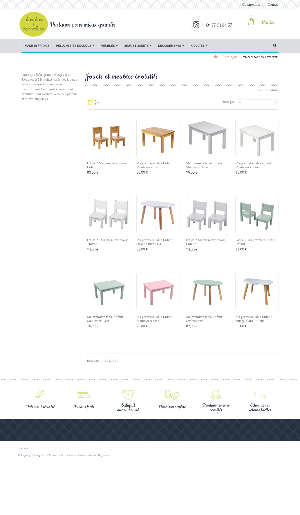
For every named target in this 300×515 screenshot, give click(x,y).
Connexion (251, 5)
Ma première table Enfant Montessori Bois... (154, 165)
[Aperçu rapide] (113, 155)
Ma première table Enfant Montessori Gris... (204, 165)
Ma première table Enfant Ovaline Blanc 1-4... (154, 242)
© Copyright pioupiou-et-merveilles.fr (41, 455)
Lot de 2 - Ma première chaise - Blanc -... (107, 242)
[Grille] (90, 102)
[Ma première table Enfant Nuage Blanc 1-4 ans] (256, 291)
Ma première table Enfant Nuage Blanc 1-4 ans (253, 319)
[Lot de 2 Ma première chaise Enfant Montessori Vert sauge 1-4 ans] (256, 214)
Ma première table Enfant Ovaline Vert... (204, 319)
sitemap (23, 448)
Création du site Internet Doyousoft (88, 455)
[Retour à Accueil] (215, 57)
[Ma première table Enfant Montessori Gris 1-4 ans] (207, 137)
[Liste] (97, 102)
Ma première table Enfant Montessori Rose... (154, 319)
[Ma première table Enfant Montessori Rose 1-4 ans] (157, 291)
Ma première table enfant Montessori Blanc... (253, 165)
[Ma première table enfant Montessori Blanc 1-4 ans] (256, 137)
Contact (273, 5)
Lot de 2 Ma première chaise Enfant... (107, 165)
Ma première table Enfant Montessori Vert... (105, 319)
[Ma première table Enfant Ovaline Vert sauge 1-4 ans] (207, 291)
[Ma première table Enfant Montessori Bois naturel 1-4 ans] (157, 137)
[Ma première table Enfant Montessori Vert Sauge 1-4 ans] (108, 291)
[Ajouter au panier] (103, 155)
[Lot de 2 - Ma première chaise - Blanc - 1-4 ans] (108, 214)
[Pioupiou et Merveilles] (36, 24)
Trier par (228, 102)
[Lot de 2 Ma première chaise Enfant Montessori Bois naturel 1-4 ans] (108, 137)
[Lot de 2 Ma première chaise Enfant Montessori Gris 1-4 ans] (207, 214)
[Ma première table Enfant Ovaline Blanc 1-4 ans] (157, 214)
